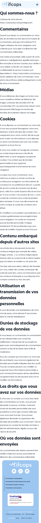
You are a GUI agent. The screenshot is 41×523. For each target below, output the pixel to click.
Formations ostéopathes (14, 478)
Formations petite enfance (15, 484)
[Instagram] (20, 471)
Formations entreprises (14, 488)
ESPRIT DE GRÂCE (26, 518)
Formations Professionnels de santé (18, 481)
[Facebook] (14, 471)
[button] (37, 4)
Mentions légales (30, 514)
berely (17, 518)
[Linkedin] (27, 471)
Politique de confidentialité (13, 514)
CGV (23, 514)
